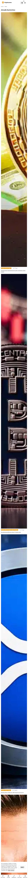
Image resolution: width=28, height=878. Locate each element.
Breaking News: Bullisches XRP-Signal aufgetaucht (12, 792)
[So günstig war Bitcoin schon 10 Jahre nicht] (14, 401)
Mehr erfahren (11, 870)
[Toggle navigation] (25, 3)
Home (2, 6)
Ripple (9, 790)
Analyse (3, 268)
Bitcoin (6, 268)
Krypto (9, 268)
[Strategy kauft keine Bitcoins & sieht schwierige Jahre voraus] (14, 139)
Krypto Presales (14, 529)
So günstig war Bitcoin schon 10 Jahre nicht (11, 532)
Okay (22, 867)
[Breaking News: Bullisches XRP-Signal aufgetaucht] (14, 661)
